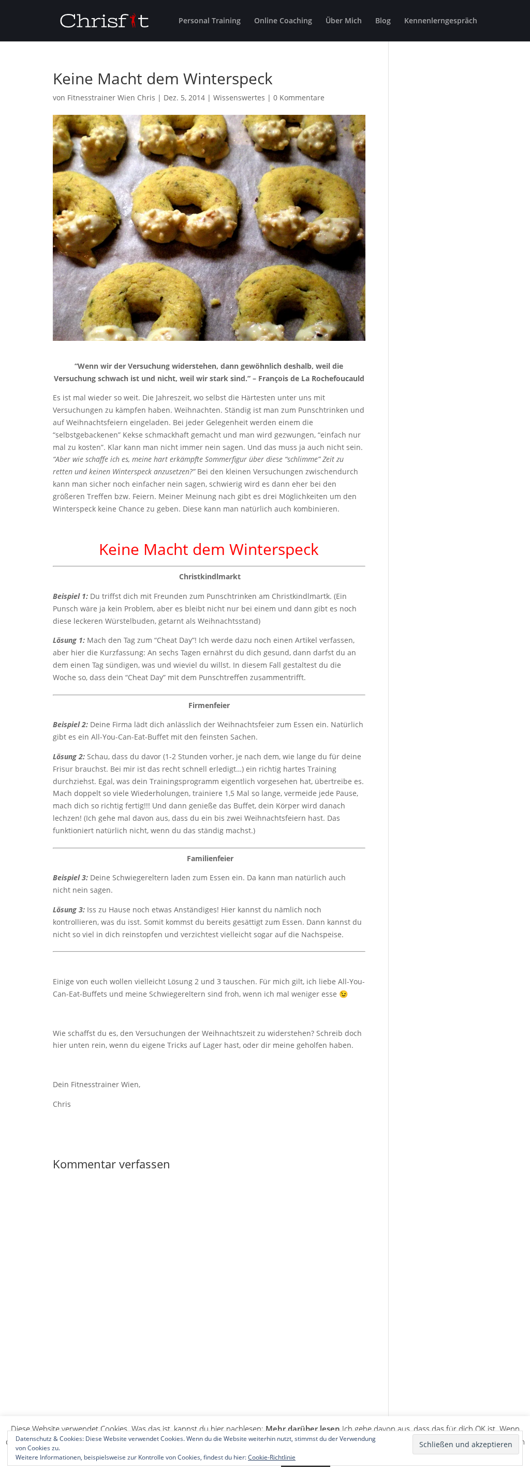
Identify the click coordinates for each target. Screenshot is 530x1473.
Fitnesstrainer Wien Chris (111, 97)
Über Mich (344, 21)
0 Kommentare (299, 97)
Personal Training (210, 21)
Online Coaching (283, 21)
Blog (383, 21)
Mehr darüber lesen (303, 1428)
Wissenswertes (239, 97)
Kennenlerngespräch (440, 21)
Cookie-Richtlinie (272, 1457)
